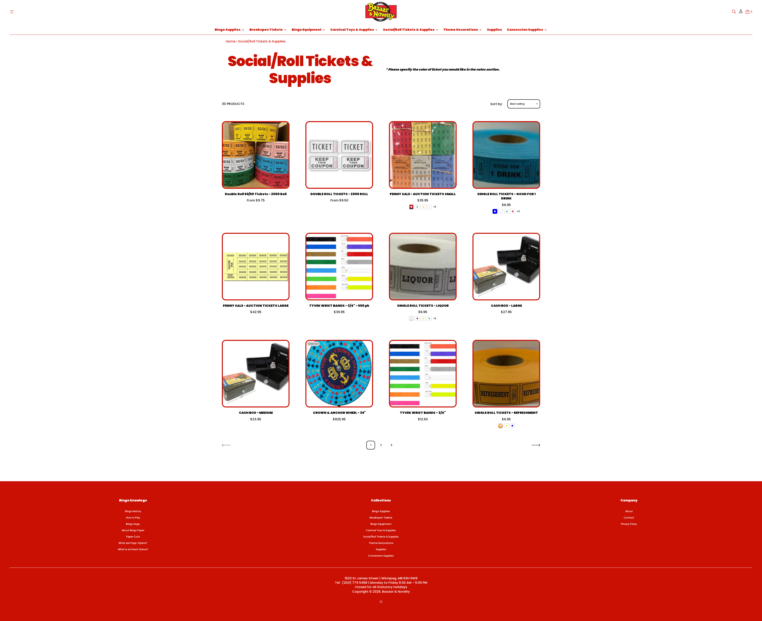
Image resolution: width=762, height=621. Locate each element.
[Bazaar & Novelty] (380, 12)
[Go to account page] (740, 12)
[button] (734, 11)
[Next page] (535, 445)
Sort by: (496, 104)
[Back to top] (381, 602)
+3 (434, 206)
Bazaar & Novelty (396, 591)
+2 (434, 318)
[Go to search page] (734, 11)
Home (230, 41)
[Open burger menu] (12, 11)
